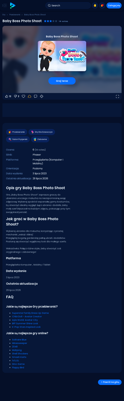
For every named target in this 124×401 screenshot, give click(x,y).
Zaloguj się (114, 5)
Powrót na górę (111, 382)
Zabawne (42, 139)
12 (10, 96)
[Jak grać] (41, 96)
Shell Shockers (20, 353)
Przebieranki (14, 14)
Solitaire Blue (19, 339)
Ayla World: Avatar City (25, 319)
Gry (3, 14)
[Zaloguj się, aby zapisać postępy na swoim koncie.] (29, 96)
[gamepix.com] (12, 5)
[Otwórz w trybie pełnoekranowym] (117, 96)
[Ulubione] (102, 5)
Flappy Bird (18, 367)
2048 (15, 346)
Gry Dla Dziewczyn (44, 132)
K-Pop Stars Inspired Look (26, 326)
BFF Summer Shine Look (25, 323)
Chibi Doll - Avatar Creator (27, 316)
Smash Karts (19, 357)
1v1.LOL (15, 360)
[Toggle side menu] (4, 5)
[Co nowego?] (95, 5)
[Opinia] (35, 96)
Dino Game (18, 364)
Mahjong (17, 350)
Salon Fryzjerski (19, 139)
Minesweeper (19, 343)
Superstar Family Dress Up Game (30, 313)
